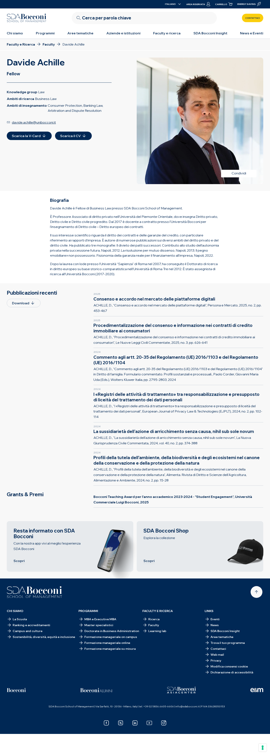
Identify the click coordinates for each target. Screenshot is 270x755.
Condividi (239, 173)
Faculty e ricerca (167, 33)
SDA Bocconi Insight (210, 33)
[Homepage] (34, 592)
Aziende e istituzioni (123, 33)
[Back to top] (256, 592)
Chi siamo (15, 33)
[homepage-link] (26, 18)
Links (209, 611)
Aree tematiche (80, 33)
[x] (120, 723)
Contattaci (252, 18)
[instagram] (163, 723)
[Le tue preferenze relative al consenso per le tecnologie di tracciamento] (263, 748)
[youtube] (149, 723)
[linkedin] (135, 723)
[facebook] (106, 723)
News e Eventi (251, 33)
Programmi (45, 33)
